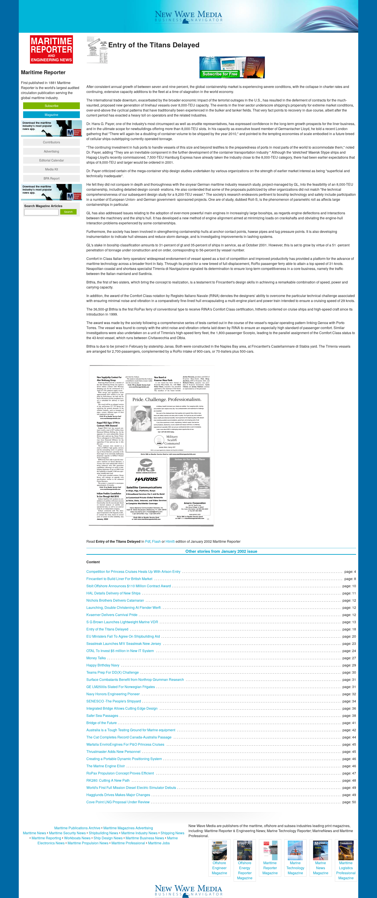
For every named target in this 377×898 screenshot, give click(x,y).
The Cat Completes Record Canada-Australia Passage (128, 737)
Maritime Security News (67, 832)
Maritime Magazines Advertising (128, 827)
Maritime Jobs (159, 842)
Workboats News (77, 837)
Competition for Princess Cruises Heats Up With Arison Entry (133, 571)
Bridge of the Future (101, 722)
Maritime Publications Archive (77, 827)
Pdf (147, 541)
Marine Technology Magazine (295, 867)
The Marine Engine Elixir (105, 765)
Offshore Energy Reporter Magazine (244, 870)
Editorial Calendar (51, 160)
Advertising (51, 151)
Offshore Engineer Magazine (219, 867)
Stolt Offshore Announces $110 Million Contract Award (128, 585)
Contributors (51, 142)
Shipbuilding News (103, 832)
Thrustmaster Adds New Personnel (113, 751)
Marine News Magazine (320, 867)
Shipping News (172, 832)
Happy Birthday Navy (102, 665)
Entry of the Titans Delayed (107, 629)
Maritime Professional (128, 842)
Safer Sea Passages (102, 715)
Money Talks (96, 657)
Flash (156, 541)
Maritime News (34, 832)
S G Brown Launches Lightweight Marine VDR (122, 621)
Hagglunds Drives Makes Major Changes (118, 794)
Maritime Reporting (46, 837)
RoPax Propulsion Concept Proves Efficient (120, 773)
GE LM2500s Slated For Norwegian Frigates (120, 686)
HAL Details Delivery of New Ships (113, 593)
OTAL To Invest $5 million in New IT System (120, 650)
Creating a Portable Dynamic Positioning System (124, 758)
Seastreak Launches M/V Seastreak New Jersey (123, 643)
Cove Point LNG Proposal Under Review (118, 801)
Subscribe (51, 105)
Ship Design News (108, 837)
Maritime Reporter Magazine (270, 867)
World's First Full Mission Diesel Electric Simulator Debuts (131, 787)
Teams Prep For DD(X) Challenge (112, 672)
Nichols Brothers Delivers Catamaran (115, 600)
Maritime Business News (145, 837)
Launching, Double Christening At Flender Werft (123, 607)
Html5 (170, 541)
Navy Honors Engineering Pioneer (113, 693)
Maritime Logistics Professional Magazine (346, 870)
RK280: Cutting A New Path (108, 780)
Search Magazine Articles (43, 206)
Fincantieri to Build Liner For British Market (119, 578)
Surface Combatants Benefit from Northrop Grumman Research (135, 679)
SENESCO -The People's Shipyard (113, 701)
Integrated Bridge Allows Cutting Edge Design (122, 708)
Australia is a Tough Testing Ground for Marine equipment (130, 729)
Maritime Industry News (139, 832)
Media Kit (51, 169)
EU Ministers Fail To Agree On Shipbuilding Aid (123, 636)
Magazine (51, 114)
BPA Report (52, 178)
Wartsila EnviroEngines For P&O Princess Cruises (125, 744)
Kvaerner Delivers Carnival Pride (111, 614)
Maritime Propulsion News (88, 842)
